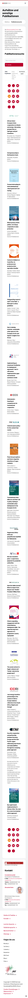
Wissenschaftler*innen (13, 29)
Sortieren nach (22, 72)
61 (17, 96)
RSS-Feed (6, 955)
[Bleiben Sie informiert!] (14, 863)
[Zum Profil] (19, 890)
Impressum (7, 993)
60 (13, 96)
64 (18, 101)
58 (17, 91)
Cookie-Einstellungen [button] (11, 989)
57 (13, 91)
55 (17, 85)
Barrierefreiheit (9, 930)
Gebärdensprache (9, 927)
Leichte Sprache (9, 924)
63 (13, 101)
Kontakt (6, 918)
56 (9, 91)
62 (9, 101)
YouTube (6, 946)
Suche (9, 65)
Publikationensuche (16, 22)
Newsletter (6, 952)
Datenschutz (8, 991)
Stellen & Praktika (9, 915)
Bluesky (6, 943)
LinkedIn (6, 949)
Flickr (5, 961)
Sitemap (6, 934)
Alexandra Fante (9, 887)
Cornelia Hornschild (10, 875)
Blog (5, 958)
